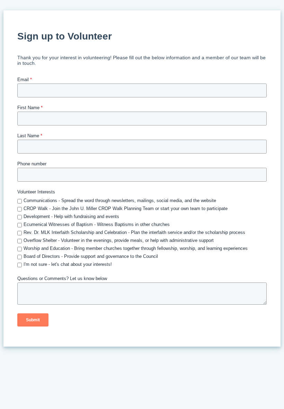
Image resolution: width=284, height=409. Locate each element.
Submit (33, 319)
